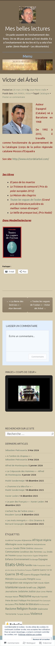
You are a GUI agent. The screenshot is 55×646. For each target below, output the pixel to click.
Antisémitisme (40, 544)
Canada (16, 548)
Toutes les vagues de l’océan (25, 199)
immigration (11, 582)
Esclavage (34, 559)
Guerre (35, 570)
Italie (34, 588)
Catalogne (44, 93)
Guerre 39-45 (14, 574)
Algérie (47, 540)
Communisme (12, 551)
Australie (8, 548)
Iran (35, 582)
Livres (43, 592)
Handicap (45, 574)
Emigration (43, 555)
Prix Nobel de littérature (27, 604)
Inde (20, 583)
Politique (22, 600)
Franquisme (41, 565)
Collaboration (38, 548)
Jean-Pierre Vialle (38, 89)
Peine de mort (11, 600)
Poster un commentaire (13, 97)
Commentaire (37, 356)
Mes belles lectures (27, 28)
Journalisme (11, 591)
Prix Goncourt (33, 600)
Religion (22, 608)
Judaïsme (23, 591)
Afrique (37, 540)
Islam (46, 583)
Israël (29, 587)
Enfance (9, 559)
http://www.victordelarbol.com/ (31, 159)
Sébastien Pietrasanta (16, 450)
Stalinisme (43, 609)
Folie (35, 565)
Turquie (20, 614)
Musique (8, 597)
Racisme (10, 608)
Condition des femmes (31, 552)
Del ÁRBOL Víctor (22, 93)
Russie (32, 608)
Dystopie (19, 555)
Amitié (19, 544)
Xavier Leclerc (12, 496)
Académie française (13, 540)
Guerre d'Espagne (32, 575)
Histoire (9, 578)
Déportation (28, 555)
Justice (31, 591)
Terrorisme (10, 614)
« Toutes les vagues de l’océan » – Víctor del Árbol (40, 305)
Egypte (35, 555)
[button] (22, 401)
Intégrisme (28, 583)
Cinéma (29, 548)
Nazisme (25, 596)
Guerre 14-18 (46, 570)
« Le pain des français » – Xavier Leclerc (24, 501)
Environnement (21, 559)
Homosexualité (20, 579)
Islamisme (11, 587)
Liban (38, 592)
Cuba (44, 552)
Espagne (43, 559)
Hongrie (31, 579)
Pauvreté (44, 597)
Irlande (41, 583)
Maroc (49, 591)
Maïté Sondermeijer (15, 480)
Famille (28, 565)
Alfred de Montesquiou (16, 465)
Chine (22, 548)
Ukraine (27, 614)
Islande (22, 587)
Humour (38, 579)
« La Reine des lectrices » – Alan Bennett (14, 305)
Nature (15, 597)
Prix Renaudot (44, 604)
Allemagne (11, 544)
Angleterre (28, 544)
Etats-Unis (14, 564)
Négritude (36, 597)
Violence (36, 613)
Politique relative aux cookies (30, 634)
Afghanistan (26, 540)
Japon (41, 587)
